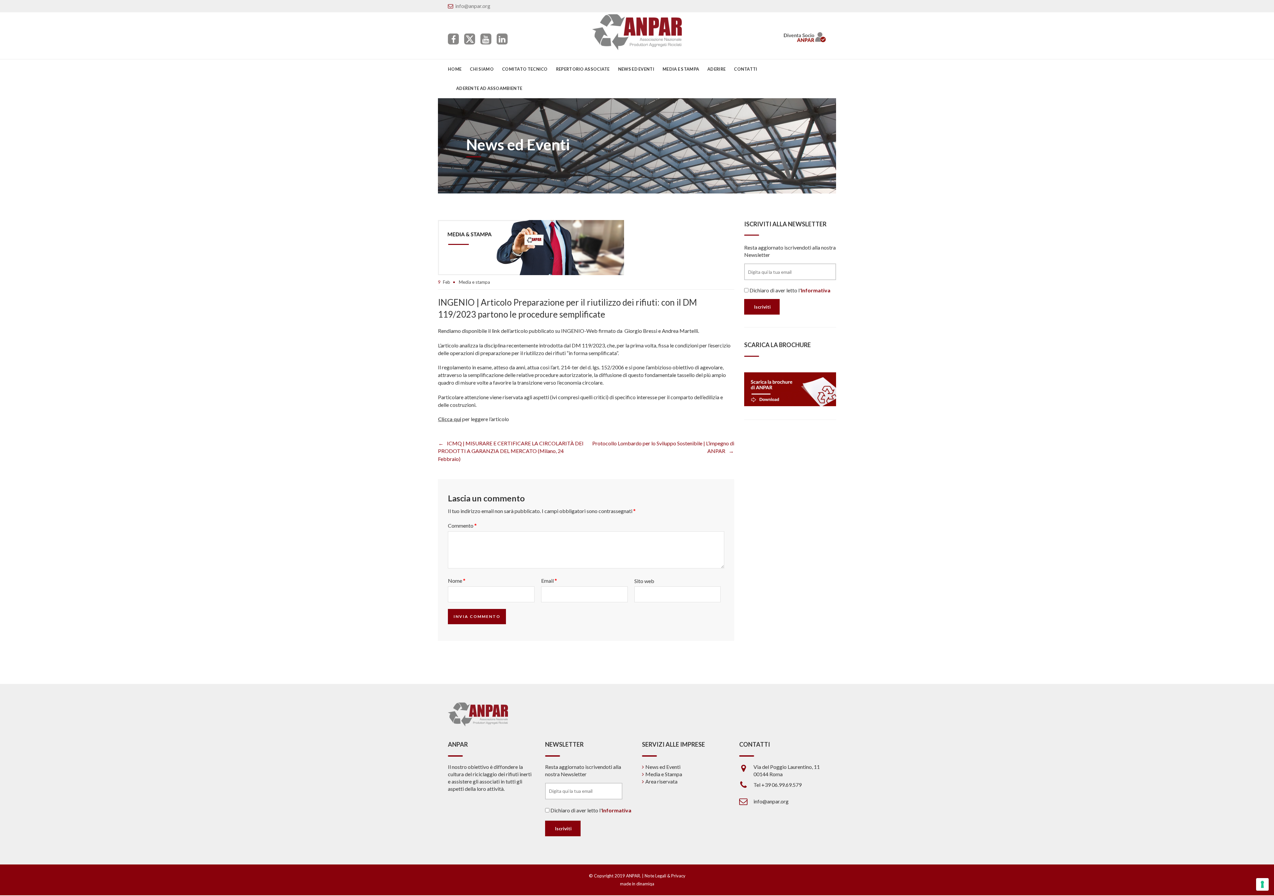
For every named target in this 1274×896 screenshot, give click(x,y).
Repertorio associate (583, 69)
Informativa (815, 290)
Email (549, 580)
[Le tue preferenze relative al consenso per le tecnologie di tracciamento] (1262, 884)
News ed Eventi (662, 767)
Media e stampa (474, 282)
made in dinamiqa (637, 883)
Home (454, 69)
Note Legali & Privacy (665, 875)
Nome (456, 580)
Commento (462, 525)
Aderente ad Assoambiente (489, 88)
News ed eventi (636, 69)
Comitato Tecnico (525, 69)
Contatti (745, 69)
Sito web (644, 581)
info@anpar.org (472, 6)
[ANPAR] (637, 32)
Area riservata (661, 781)
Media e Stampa (681, 69)
